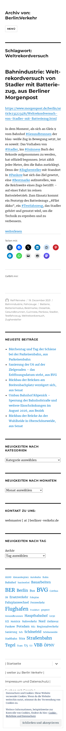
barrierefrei (24, 582)
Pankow (43, 311)
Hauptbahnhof (36, 616)
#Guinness (32, 149)
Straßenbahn (39, 638)
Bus (32, 590)
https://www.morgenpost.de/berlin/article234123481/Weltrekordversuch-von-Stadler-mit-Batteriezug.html (33, 113)
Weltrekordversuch (33, 315)
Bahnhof (10, 582)
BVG (42, 589)
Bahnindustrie (14, 304)
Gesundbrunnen (15, 311)
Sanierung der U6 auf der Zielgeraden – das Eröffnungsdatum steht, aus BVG (33, 370)
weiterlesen (13, 231)
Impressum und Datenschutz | (27, 681)
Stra (22, 638)
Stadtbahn (11, 638)
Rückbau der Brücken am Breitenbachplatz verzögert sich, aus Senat (32, 385)
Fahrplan (34, 597)
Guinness (31, 311)
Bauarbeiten (41, 582)
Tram (20, 645)
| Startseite (13, 663)
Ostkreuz (52, 621)
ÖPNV (49, 645)
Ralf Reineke (17, 300)
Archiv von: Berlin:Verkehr (21, 15)
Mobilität (15, 621)
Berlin (22, 590)
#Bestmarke (21, 180)
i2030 (52, 616)
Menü (11, 28)
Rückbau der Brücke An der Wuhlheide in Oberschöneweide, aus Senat (32, 421)
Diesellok (44, 307)
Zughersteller (13, 319)
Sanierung (11, 632)
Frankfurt (34, 610)
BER (10, 590)
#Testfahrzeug (32, 205)
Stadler (53, 311)
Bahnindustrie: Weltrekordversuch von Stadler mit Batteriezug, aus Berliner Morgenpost (32, 84)
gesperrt (45, 610)
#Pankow (16, 175)
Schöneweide (50, 632)
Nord (41, 621)
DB (6, 597)
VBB (38, 645)
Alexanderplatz (21, 577)
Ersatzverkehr (19, 597)
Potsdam (23, 626)
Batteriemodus (14, 307)
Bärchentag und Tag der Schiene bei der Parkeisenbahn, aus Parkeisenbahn (32, 354)
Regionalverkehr (48, 626)
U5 (26, 645)
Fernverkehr (37, 602)
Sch (21, 632)
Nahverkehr (29, 621)
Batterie (45, 304)
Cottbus (54, 591)
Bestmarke (31, 307)
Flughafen (16, 609)
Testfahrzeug (13, 315)
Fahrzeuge (30, 304)
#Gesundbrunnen (39, 134)
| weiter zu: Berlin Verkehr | (24, 672)
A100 (8, 577)
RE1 (33, 626)
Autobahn (35, 577)
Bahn (45, 577)
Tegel (10, 645)
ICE (7, 621)
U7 (31, 645)
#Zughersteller (30, 170)
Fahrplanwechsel (17, 602)
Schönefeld (32, 632)
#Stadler (11, 149)
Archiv (9, 550)
